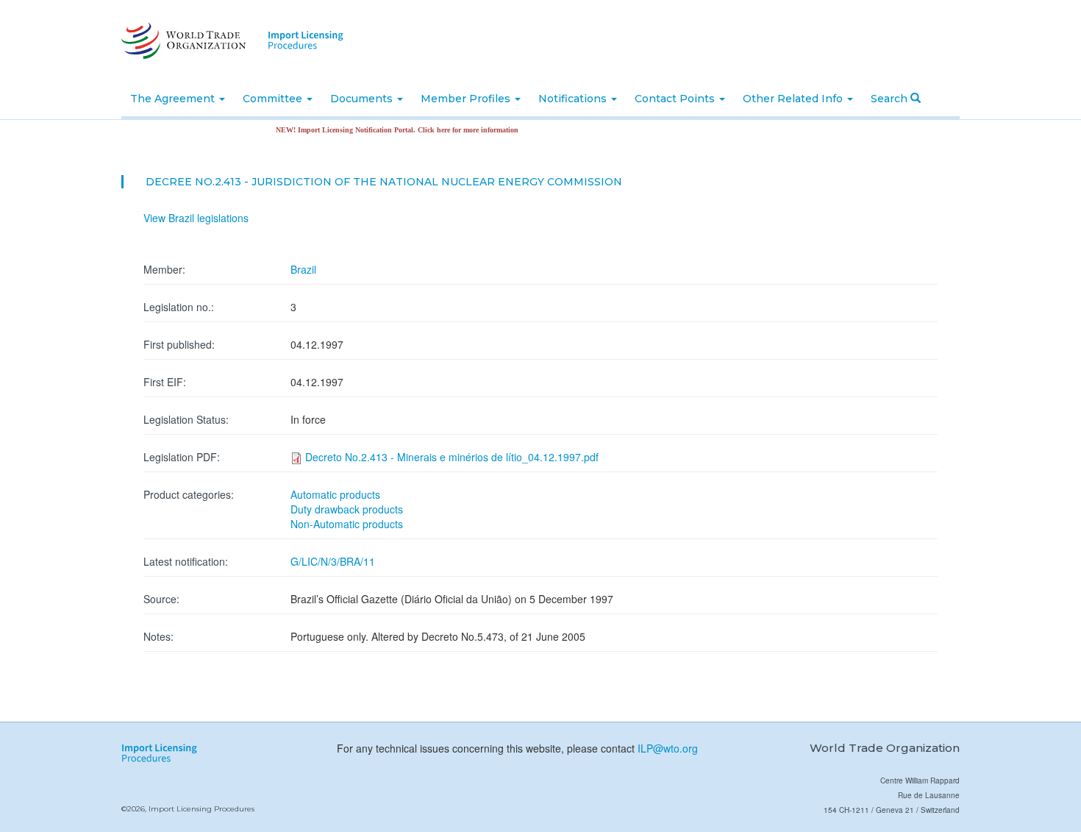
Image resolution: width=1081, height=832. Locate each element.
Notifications (574, 98)
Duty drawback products (346, 509)
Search (890, 98)
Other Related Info (794, 98)
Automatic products (335, 494)
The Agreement (174, 98)
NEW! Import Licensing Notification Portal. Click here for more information (386, 130)
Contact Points (676, 98)
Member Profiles (467, 98)
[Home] (182, 40)
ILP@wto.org (668, 748)
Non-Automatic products (346, 523)
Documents (363, 98)
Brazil (303, 269)
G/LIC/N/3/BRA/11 (332, 561)
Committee (274, 98)
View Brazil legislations (196, 217)
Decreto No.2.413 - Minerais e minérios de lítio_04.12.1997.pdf (452, 456)
